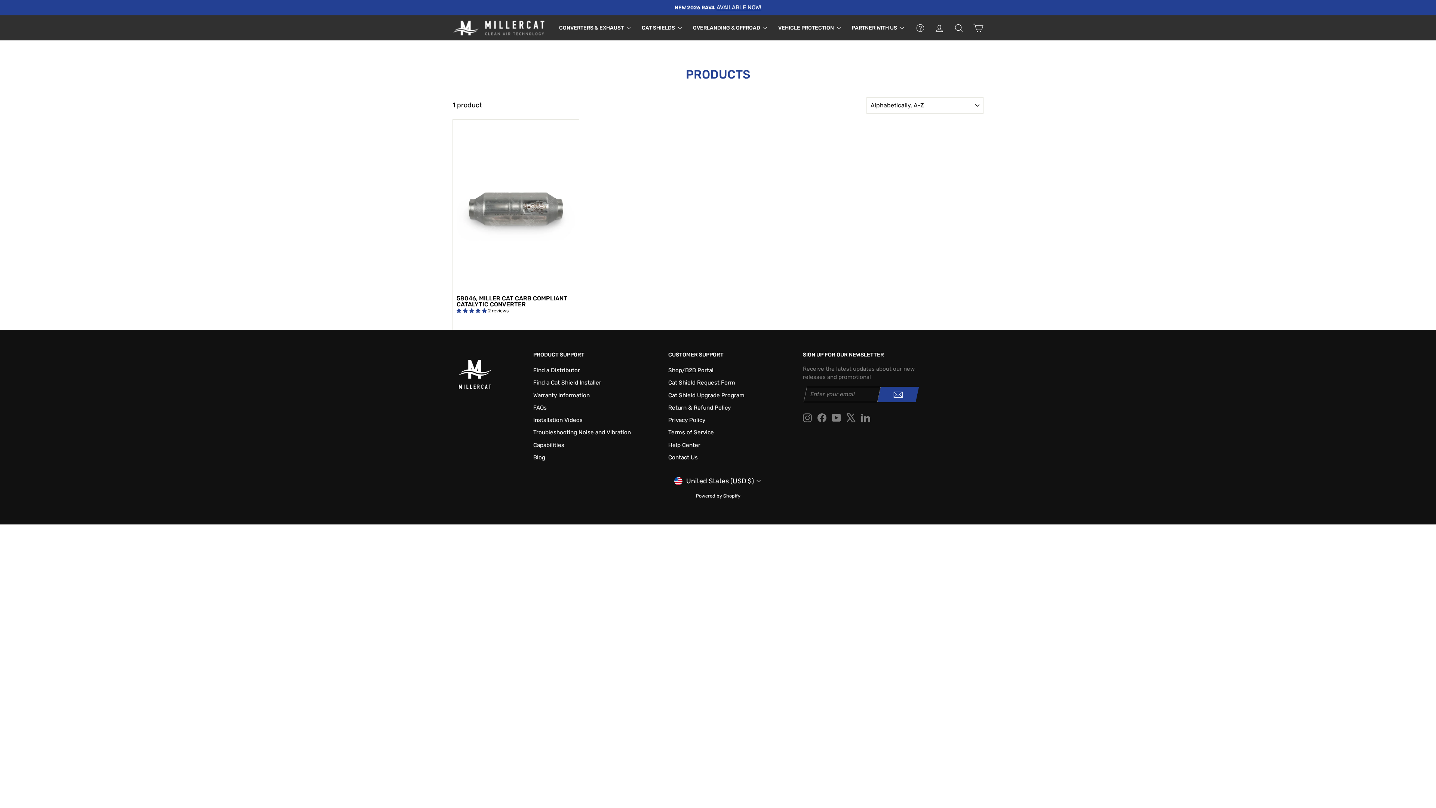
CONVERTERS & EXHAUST (592, 28)
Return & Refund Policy (699, 407)
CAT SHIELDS (659, 28)
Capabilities (548, 445)
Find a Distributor (556, 370)
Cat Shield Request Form (701, 382)
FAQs (540, 407)
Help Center (684, 445)
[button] (472, 310)
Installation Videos (558, 420)
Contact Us (683, 457)
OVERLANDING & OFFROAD (727, 28)
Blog (539, 457)
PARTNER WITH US (875, 28)
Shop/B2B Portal (691, 370)
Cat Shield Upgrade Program (706, 395)
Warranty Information (561, 395)
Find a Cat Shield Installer (567, 382)
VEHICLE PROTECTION (806, 28)
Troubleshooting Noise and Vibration (582, 432)
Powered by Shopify (718, 496)
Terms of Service (691, 432)
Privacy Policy (686, 420)
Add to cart (516, 282)
